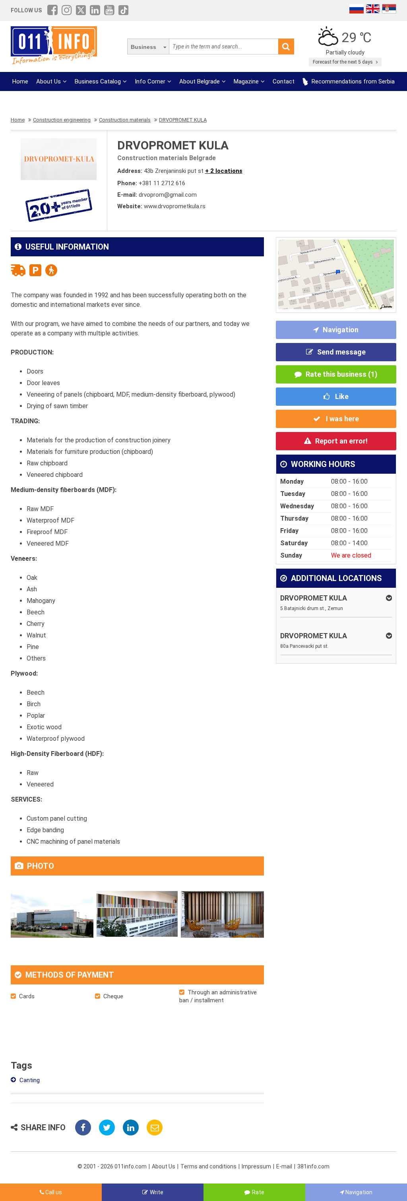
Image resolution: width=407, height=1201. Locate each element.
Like (341, 396)
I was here (341, 419)
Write (156, 1192)
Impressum (256, 1166)
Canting (29, 1080)
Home (20, 81)
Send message (341, 352)
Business (143, 47)
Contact (284, 81)
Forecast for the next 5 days (343, 62)
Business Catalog (98, 81)
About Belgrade (199, 81)
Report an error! (341, 441)
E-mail (284, 1166)
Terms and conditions (208, 1166)
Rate (258, 1192)
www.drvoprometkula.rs (174, 206)
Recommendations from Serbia (352, 81)
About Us (48, 81)
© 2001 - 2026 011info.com (112, 1166)
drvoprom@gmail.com (168, 194)
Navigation (341, 329)
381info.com (313, 1166)
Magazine (246, 81)
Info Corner (150, 81)
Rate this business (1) (342, 374)
